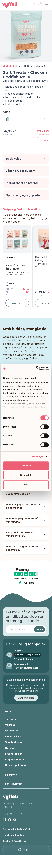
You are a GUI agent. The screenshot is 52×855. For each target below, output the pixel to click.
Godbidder (11, 730)
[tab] (26, 712)
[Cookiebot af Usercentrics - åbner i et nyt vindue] (37, 368)
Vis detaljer (37, 456)
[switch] (44, 426)
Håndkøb (10, 748)
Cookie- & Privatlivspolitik (16, 841)
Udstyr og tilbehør (16, 765)
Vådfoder (11, 725)
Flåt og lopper (13, 753)
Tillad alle (26, 465)
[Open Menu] (47, 4)
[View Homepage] (9, 5)
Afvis (26, 484)
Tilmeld (39, 629)
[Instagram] (4, 819)
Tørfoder (10, 719)
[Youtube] (14, 819)
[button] (26, 159)
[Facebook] (9, 819)
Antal (7, 112)
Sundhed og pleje (15, 742)
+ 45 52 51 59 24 (23, 659)
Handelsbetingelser (13, 835)
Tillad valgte (26, 475)
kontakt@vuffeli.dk (26, 668)
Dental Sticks (13, 736)
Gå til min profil (26, 697)
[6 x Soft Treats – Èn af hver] (17, 239)
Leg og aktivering (15, 759)
